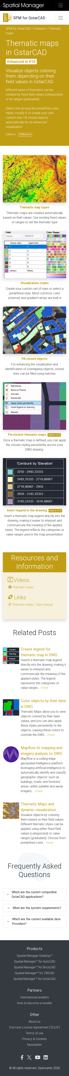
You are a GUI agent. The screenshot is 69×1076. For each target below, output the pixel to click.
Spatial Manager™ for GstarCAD (34, 979)
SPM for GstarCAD (18, 28)
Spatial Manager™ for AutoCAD (34, 961)
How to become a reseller (34, 1003)
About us (34, 1021)
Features (39, 28)
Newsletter (34, 1045)
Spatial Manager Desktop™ (35, 956)
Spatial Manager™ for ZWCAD (34, 973)
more (44, 688)
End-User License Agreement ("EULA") (34, 1027)
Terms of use (34, 1033)
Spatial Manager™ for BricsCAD (34, 967)
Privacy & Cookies (34, 1039)
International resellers (34, 997)
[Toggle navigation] (60, 5)
